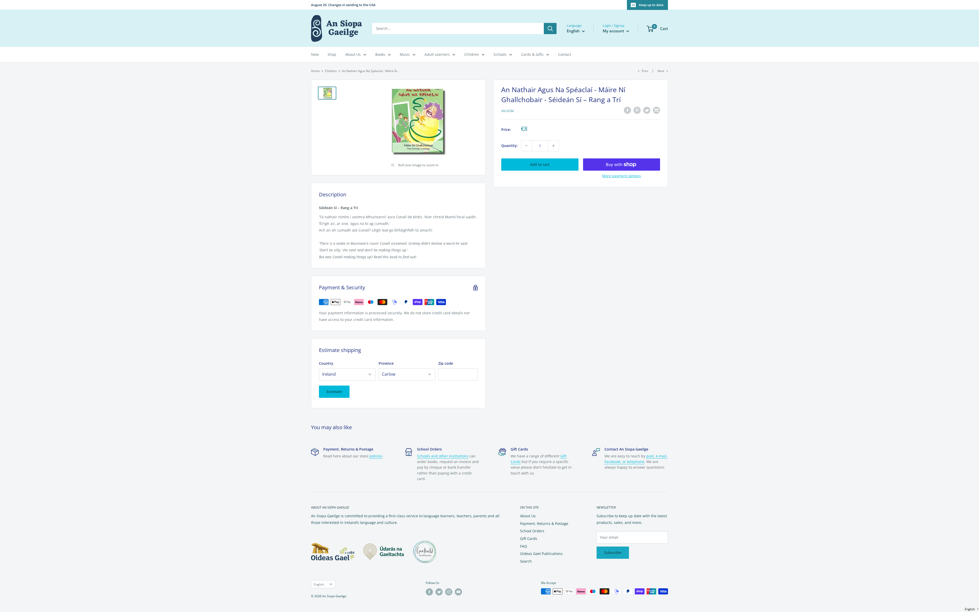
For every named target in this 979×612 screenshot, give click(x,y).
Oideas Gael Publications (541, 553)
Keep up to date (651, 5)
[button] (971, 609)
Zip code (445, 363)
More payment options (621, 175)
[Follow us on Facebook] (429, 591)
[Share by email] (656, 110)
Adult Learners (437, 54)
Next (661, 71)
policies (375, 456)
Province (386, 363)
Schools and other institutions (442, 456)
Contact (564, 54)
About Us (353, 54)
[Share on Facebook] (627, 110)
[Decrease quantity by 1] (526, 145)
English (319, 584)
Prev (645, 71)
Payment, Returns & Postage (544, 523)
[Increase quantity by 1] (553, 145)
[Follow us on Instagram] (448, 591)
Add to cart (540, 164)
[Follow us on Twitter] (439, 591)
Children (471, 54)
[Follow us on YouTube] (458, 591)
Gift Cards (528, 538)
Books (380, 54)
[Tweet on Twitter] (646, 110)
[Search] (550, 28)
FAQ (523, 546)
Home (315, 71)
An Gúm (507, 111)
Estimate (334, 391)
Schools (500, 54)
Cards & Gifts (532, 54)
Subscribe (612, 552)
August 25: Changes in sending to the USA (343, 5)
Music (405, 54)
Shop (332, 54)
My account (614, 30)
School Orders (532, 530)
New (315, 54)
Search (526, 561)
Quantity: (509, 145)
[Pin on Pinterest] (637, 110)
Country (326, 363)
